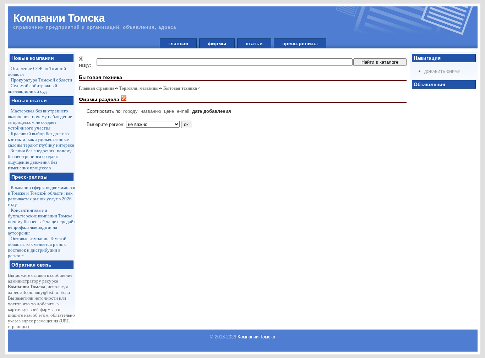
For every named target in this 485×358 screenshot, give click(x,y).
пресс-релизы (300, 43)
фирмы (217, 43)
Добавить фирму (442, 71)
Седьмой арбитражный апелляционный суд (32, 88)
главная (178, 43)
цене (169, 111)
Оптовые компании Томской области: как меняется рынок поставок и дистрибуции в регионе (37, 247)
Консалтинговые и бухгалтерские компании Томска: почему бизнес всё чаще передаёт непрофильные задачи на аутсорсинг (41, 221)
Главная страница (96, 88)
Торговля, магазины (138, 88)
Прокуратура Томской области (41, 80)
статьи (254, 43)
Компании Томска (256, 336)
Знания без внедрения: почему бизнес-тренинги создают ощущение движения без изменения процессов (40, 159)
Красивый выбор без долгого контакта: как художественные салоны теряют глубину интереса (41, 139)
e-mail (183, 111)
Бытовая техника (180, 88)
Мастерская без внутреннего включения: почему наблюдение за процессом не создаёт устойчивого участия (40, 119)
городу (130, 111)
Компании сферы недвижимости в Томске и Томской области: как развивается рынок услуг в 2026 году (41, 196)
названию (151, 111)
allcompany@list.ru (39, 292)
